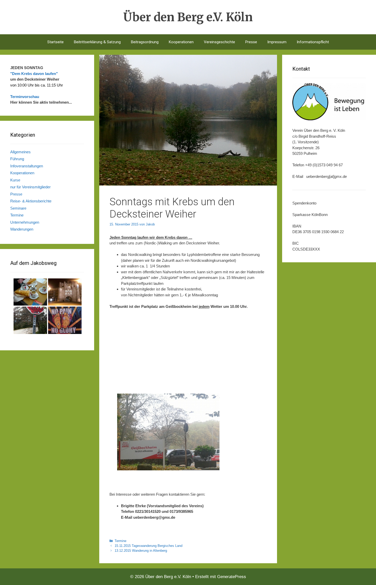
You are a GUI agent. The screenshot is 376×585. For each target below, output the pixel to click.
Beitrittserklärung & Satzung (97, 42)
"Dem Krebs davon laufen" (34, 73)
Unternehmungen (24, 222)
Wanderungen (21, 229)
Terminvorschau (24, 96)
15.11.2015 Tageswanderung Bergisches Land (148, 546)
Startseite (55, 42)
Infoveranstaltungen (26, 166)
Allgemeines (20, 152)
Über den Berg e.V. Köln (188, 17)
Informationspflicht (313, 42)
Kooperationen (181, 42)
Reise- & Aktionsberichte (30, 201)
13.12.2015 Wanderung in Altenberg (141, 550)
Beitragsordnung (145, 42)
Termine (120, 541)
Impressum (276, 42)
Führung (17, 159)
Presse (251, 42)
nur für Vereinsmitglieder (30, 187)
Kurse (15, 180)
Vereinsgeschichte (219, 42)
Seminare (18, 208)
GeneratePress (231, 576)
